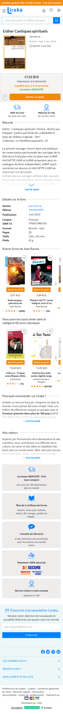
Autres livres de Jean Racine (20, 248)
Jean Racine (34, 36)
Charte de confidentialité (31, 695)
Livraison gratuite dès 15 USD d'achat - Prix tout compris (31, 2)
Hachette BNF (36, 209)
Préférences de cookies (14, 688)
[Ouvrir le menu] (3, 11)
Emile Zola (15, 379)
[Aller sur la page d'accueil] (14, 11)
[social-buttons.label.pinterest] (58, 652)
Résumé (7, 122)
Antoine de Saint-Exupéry (41, 380)
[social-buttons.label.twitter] (48, 652)
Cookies (31, 688)
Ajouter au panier (35, 96)
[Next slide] (55, 283)
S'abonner (31, 635)
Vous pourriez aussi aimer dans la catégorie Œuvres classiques (24, 321)
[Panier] (59, 10)
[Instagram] (53, 652)
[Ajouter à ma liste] (5, 97)
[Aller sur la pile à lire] (51, 10)
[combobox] (28, 20)
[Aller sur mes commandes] (43, 10)
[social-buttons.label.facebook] (43, 652)
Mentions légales (21, 691)
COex (39, 702)
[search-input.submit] (56, 20)
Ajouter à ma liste (41, 45)
